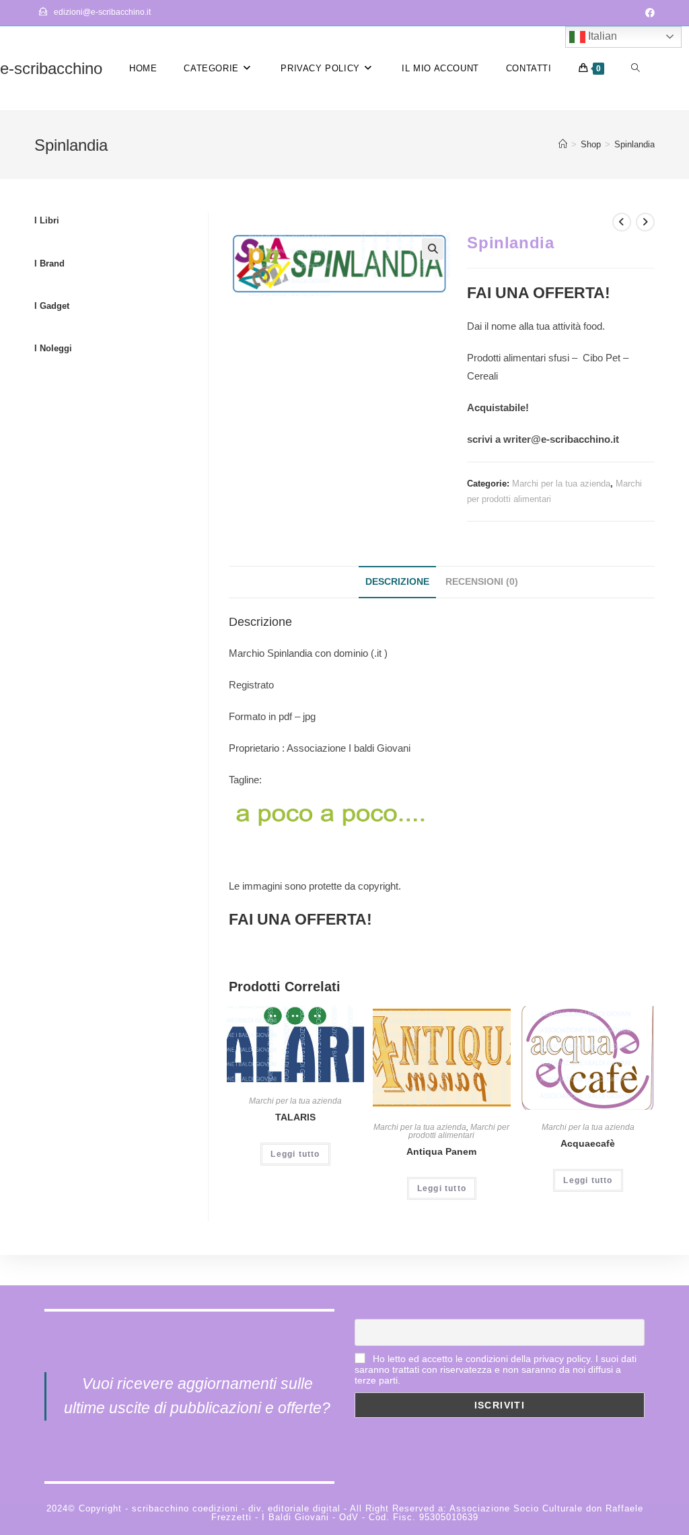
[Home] (562, 144)
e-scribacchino (51, 68)
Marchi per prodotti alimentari (458, 1131)
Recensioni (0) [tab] (481, 582)
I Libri (46, 220)
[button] (432, 249)
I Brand (49, 263)
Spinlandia (634, 144)
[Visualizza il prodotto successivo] (645, 222)
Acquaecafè (587, 1143)
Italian (601, 36)
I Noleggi (53, 348)
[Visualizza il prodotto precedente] (621, 222)
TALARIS (295, 1117)
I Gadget (51, 306)
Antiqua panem (441, 1151)
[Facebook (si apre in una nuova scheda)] (648, 13)
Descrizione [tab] (397, 582)
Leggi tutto (295, 1154)
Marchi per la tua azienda (561, 483)
